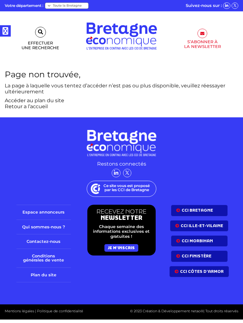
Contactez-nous (43, 241)
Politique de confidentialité (59, 311)
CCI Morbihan (197, 241)
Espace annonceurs (43, 211)
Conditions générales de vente (43, 257)
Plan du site (43, 274)
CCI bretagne (197, 210)
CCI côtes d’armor (202, 271)
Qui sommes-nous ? (43, 226)
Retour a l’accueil (26, 106)
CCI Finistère (196, 256)
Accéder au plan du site (34, 100)
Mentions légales (19, 311)
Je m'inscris (121, 247)
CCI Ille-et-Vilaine (202, 225)
